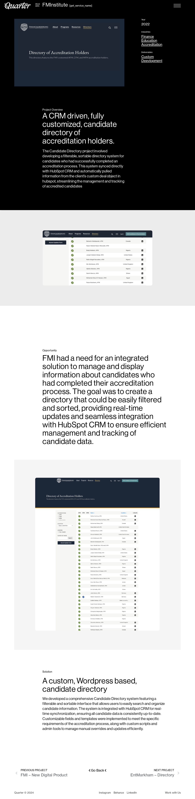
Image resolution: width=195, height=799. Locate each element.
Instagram (105, 792)
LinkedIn (132, 792)
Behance (119, 792)
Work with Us (173, 792)
